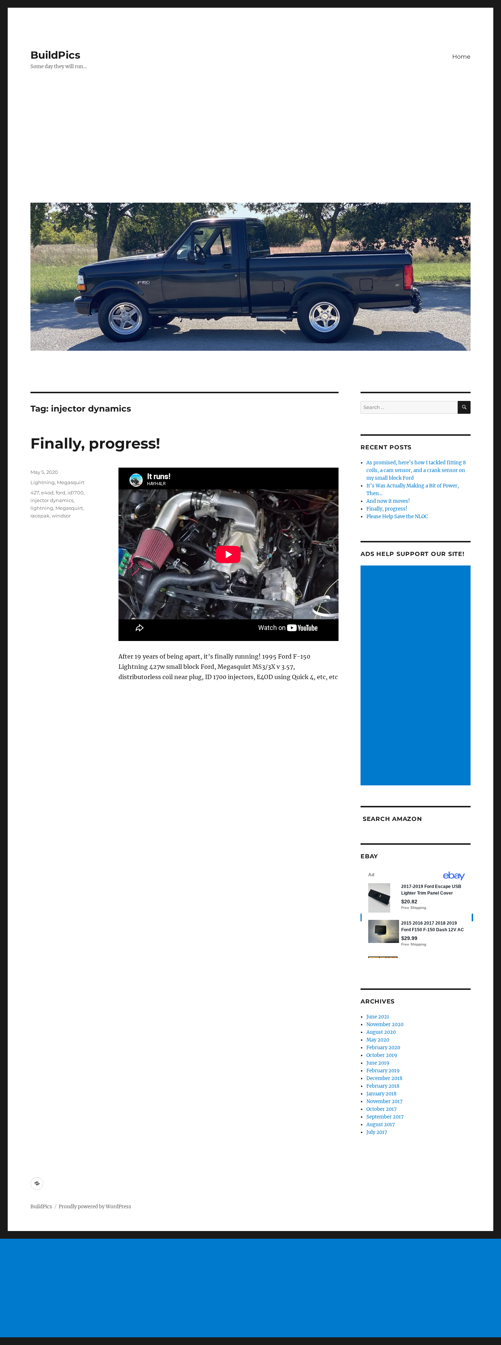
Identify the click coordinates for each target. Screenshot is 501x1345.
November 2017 (384, 1101)
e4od (47, 492)
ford (60, 492)
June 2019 (378, 1063)
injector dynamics (51, 500)
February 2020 (383, 1047)
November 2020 (384, 1024)
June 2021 (377, 1017)
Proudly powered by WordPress (95, 1207)
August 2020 (381, 1032)
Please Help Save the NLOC (397, 516)
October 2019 (381, 1055)
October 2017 (381, 1109)
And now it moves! (388, 501)
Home (461, 56)
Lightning (42, 482)
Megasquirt (70, 482)
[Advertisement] (252, 142)
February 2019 (383, 1071)
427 (34, 492)
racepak (40, 516)
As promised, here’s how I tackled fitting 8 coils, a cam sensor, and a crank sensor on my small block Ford (416, 470)
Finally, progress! (95, 443)
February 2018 (382, 1086)
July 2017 (376, 1132)
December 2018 (384, 1078)
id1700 (75, 492)
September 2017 (385, 1117)
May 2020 (377, 1040)
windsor (61, 516)
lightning (41, 508)
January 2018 (381, 1094)
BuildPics (55, 55)
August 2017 (380, 1124)
